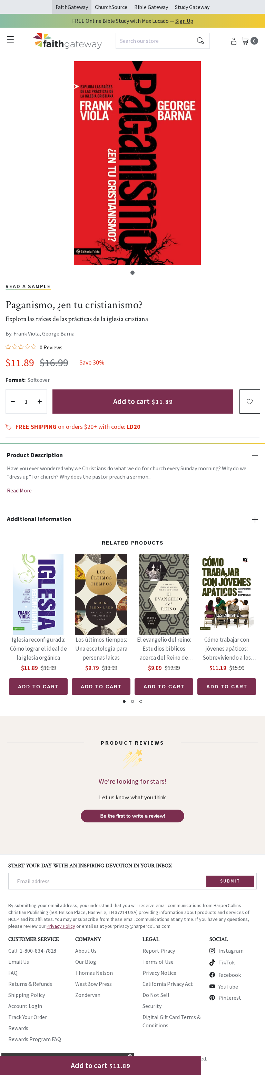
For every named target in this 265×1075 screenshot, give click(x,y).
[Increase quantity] (40, 401)
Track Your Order (27, 1016)
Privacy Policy (61, 926)
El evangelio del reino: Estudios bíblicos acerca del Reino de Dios (164, 649)
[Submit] (200, 40)
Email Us (18, 961)
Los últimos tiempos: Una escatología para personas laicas (101, 648)
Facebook (229, 974)
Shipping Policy (26, 994)
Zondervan (87, 994)
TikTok (226, 962)
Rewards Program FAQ (34, 1039)
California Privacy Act (168, 983)
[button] (132, 273)
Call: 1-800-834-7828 (32, 950)
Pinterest (229, 997)
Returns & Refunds (30, 983)
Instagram (231, 950)
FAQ (13, 972)
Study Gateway (192, 6)
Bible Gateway (151, 6)
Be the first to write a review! (132, 816)
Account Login (25, 1005)
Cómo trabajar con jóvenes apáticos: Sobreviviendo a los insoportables (227, 649)
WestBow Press (93, 983)
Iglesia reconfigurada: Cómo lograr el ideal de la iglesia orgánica (38, 648)
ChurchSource (111, 6)
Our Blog (85, 961)
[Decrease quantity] (13, 401)
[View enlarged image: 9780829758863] (137, 163)
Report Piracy (159, 950)
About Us (86, 950)
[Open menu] (10, 39)
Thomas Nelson (94, 972)
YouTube (228, 986)
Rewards (18, 1028)
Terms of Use (158, 961)
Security (152, 1005)
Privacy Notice (159, 972)
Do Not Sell (156, 994)
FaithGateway (72, 6)
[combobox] (163, 41)
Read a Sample (28, 286)
